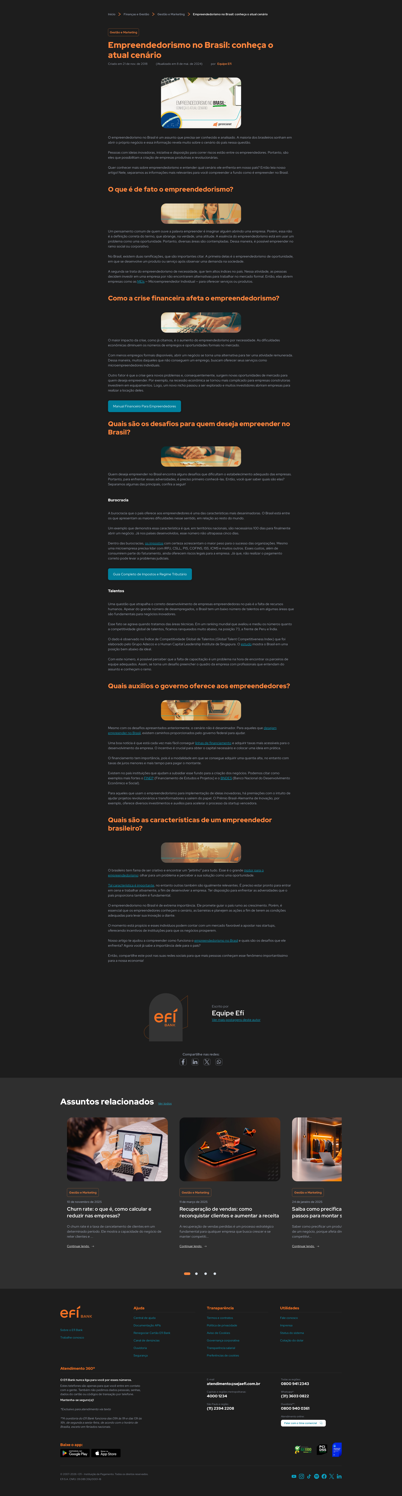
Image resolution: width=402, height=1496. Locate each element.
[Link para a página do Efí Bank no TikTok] (309, 1476)
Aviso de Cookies (218, 1333)
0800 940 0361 (295, 1408)
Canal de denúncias (146, 1340)
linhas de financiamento (213, 743)
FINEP (149, 778)
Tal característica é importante (131, 885)
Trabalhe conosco (72, 1337)
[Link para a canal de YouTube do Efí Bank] (293, 1476)
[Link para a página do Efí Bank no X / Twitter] (331, 1476)
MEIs (141, 281)
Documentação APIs (147, 1325)
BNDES (226, 778)
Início (111, 14)
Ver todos (167, 1103)
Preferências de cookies (223, 1355)
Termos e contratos (220, 1318)
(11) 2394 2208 (220, 1408)
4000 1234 (217, 1395)
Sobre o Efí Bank (71, 1330)
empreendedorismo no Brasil (216, 940)
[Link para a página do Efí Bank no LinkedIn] (339, 1476)
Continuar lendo (78, 1246)
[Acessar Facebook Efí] (183, 1064)
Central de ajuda (144, 1318)
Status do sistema (292, 1333)
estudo (246, 644)
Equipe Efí (224, 64)
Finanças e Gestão (136, 14)
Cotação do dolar (291, 1340)
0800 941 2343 (295, 1383)
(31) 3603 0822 (295, 1395)
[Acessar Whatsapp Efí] (218, 1063)
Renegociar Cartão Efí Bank (152, 1333)
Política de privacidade (222, 1325)
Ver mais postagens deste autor (236, 1019)
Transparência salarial (221, 1348)
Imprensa (286, 1325)
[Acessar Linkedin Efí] (195, 1063)
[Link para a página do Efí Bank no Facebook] (324, 1476)
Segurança (141, 1355)
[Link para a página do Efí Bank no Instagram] (301, 1476)
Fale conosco (289, 1318)
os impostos (154, 543)
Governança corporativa (223, 1340)
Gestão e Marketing (171, 14)
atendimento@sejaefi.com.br (233, 1383)
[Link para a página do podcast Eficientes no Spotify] (316, 1476)
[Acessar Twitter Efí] (207, 1063)
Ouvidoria (140, 1348)
